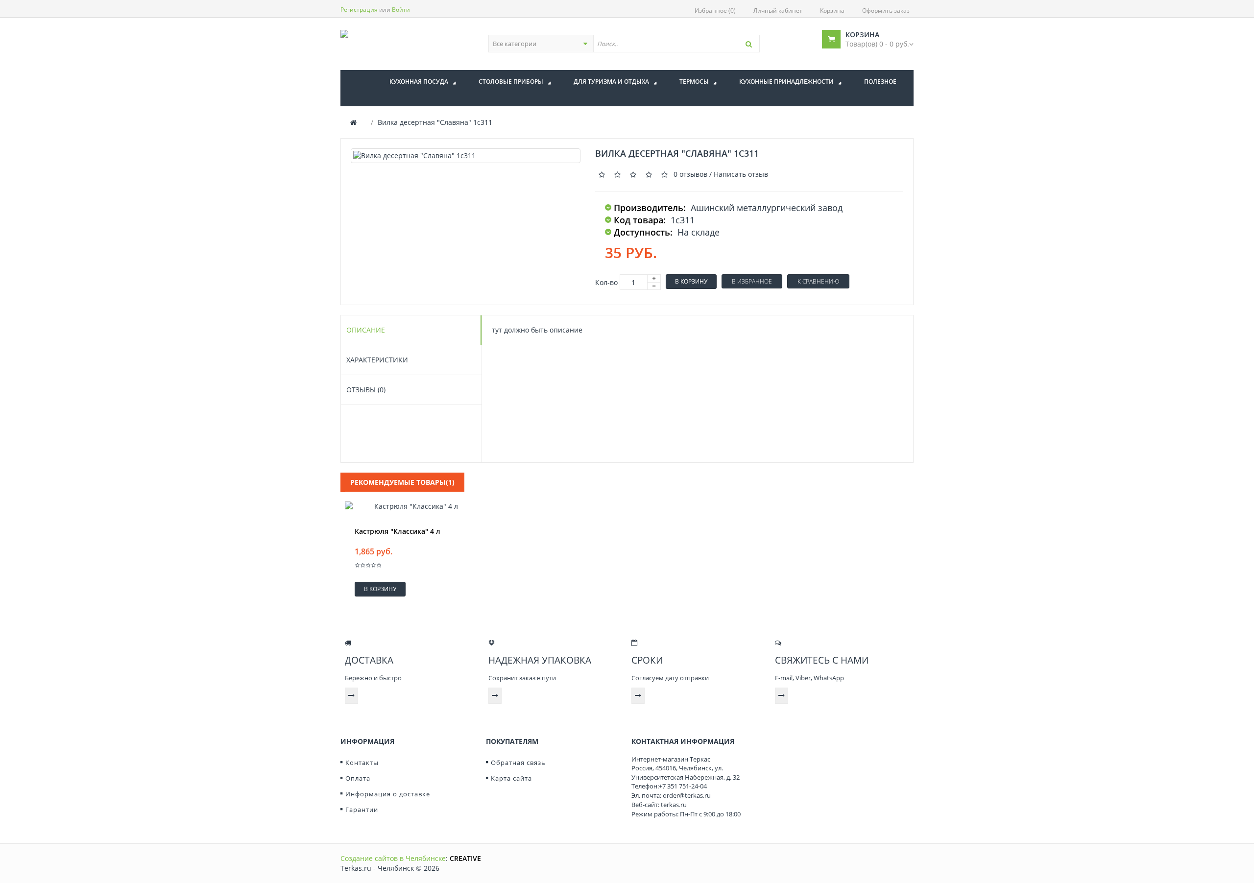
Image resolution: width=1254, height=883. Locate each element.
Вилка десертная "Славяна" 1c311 (435, 122)
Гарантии (361, 809)
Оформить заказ (886, 10)
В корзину (691, 281)
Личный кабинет (777, 10)
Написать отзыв (741, 174)
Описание (365, 329)
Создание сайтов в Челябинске (393, 858)
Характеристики (377, 359)
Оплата (357, 778)
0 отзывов (690, 174)
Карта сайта (511, 778)
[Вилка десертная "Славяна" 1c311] (465, 155)
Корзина (832, 10)
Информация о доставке (387, 793)
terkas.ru (674, 804)
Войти (401, 9)
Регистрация (359, 9)
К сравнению (818, 281)
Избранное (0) (715, 10)
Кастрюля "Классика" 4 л (397, 531)
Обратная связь (518, 762)
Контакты (362, 762)
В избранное (752, 281)
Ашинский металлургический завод (767, 208)
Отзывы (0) (366, 389)
